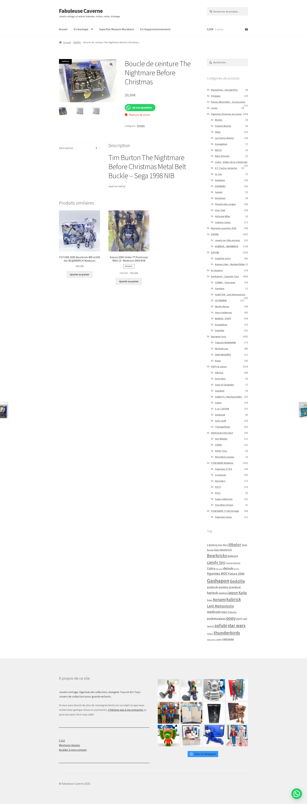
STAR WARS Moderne (222, 463)
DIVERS (77, 42)
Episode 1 (220, 480)
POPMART (220, 186)
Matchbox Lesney (224, 456)
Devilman (220, 198)
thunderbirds (227, 633)
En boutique (81, 29)
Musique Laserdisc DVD (223, 228)
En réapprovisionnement (155, 29)
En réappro (217, 270)
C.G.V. (62, 740)
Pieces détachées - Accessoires (228, 102)
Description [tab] (66, 148)
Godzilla (219, 330)
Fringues (215, 95)
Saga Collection (224, 499)
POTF (218, 487)
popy (231, 618)
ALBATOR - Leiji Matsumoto (230, 294)
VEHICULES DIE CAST (222, 432)
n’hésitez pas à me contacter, (126, 710)
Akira (225, 544)
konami (219, 599)
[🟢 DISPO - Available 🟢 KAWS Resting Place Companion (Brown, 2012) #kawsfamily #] (168, 690)
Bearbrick (226, 549)
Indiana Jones (223, 222)
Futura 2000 (236, 574)
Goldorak (220, 414)
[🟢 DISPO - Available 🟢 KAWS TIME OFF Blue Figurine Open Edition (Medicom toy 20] (214, 735)
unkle (219, 639)
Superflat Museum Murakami (116, 29)
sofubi (221, 625)
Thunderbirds (222, 426)
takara (210, 633)
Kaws (218, 360)
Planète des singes (225, 204)
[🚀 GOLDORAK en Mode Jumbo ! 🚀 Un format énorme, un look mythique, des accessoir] (168, 713)
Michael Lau (221, 348)
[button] (111, 64)
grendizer (235, 587)
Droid (236, 569)
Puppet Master (223, 126)
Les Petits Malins (224, 138)
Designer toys (218, 336)
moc (224, 612)
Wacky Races (222, 306)
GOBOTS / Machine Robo (228, 396)
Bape (217, 549)
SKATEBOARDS (223, 354)
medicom (214, 612)
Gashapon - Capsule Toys (225, 276)
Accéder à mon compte (73, 750)
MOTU (218, 150)
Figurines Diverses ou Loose (226, 114)
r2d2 (244, 618)
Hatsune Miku (222, 216)
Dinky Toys (221, 450)
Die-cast (219, 569)
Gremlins (220, 180)
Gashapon (218, 580)
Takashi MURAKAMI (225, 342)
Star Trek (220, 210)
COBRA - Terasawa (225, 282)
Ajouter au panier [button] (79, 274)
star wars (237, 625)
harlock (212, 593)
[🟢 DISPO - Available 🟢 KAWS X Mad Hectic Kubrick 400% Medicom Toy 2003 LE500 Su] (214, 690)
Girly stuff (220, 420)
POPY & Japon (219, 366)
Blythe (218, 119)
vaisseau (228, 639)
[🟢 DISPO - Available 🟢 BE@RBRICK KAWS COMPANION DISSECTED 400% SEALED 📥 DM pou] (214, 713)
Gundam (219, 288)
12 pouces (220, 474)
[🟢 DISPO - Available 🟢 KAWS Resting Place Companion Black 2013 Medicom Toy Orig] (191, 690)
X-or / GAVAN (222, 408)
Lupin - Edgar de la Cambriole (231, 162)
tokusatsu (211, 639)
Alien (217, 132)
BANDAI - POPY (223, 318)
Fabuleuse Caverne (81, 10)
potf (239, 618)
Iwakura (223, 593)
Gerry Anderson (223, 312)
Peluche (232, 612)
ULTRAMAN (221, 300)
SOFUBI (215, 252)
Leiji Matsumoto (220, 606)
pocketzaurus (216, 618)
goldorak (212, 587)
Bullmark (233, 556)
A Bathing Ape (214, 544)
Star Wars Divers (224, 504)
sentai (210, 626)
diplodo (228, 568)
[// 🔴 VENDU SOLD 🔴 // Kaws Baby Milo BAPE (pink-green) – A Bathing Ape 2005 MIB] (168, 735)
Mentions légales (69, 745)
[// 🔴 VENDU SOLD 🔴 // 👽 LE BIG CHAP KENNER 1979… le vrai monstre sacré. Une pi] (237, 690)
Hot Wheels (221, 438)
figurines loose (223, 517)
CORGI (218, 444)
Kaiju (242, 592)
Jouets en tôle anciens (227, 240)
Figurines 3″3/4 (223, 469)
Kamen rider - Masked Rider (230, 264)
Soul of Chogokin (224, 384)
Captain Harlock (233, 563)
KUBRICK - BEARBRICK (226, 246)
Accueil (63, 29)
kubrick (233, 599)
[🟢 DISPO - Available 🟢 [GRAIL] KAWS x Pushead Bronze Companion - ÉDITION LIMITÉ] (237, 713)
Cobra (218, 402)
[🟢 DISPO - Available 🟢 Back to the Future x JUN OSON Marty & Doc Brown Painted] (237, 735)
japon (233, 592)
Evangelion (221, 144)
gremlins (223, 587)
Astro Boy (220, 378)
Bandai (210, 550)
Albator (219, 372)
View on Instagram (205, 753)
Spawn (218, 192)
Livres (214, 108)
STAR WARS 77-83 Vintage (225, 511)
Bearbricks (217, 555)
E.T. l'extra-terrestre (226, 168)
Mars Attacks (222, 156)
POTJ (218, 493)
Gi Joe (218, 174)
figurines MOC (217, 573)
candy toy (216, 562)
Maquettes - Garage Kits (224, 89)
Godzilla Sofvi (223, 258)
